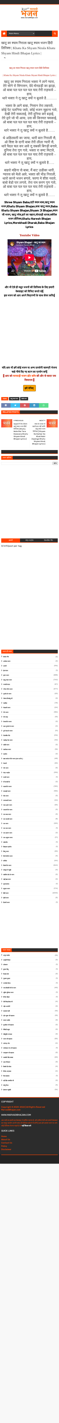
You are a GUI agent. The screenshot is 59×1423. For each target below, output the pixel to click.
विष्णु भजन (6, 851)
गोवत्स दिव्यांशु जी (7, 698)
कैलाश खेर (6, 974)
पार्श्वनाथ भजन (7, 749)
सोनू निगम (6, 1085)
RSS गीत (6, 657)
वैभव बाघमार (6, 1076)
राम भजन (5, 823)
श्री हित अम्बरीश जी (8, 1080)
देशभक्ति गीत (6, 735)
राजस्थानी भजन (7, 800)
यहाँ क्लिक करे (26, 1126)
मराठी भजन (6, 777)
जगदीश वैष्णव (6, 983)
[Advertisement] (30, 23)
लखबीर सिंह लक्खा (8, 1057)
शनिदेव (5, 861)
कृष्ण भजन (6, 675)
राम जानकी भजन (7, 819)
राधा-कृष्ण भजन (7, 805)
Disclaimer (6, 1149)
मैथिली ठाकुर (6, 1029)
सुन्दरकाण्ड (6, 884)
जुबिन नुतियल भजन (8, 992)
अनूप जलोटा (6, 955)
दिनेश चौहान (6, 997)
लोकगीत (5, 842)
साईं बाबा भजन (7, 879)
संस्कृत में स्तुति (7, 870)
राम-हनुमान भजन (7, 837)
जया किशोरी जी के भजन (9, 988)
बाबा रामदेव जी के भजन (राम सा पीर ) (13, 759)
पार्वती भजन (6, 745)
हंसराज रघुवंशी (7, 1090)
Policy (4, 1146)
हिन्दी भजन (24, 399)
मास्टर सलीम (6, 1020)
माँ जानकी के (6, 782)
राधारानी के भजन (7, 810)
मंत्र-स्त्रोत (6, 773)
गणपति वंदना (6, 684)
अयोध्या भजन (6, 661)
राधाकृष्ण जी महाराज (8, 1053)
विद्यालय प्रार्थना (7, 847)
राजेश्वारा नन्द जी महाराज (10, 1048)
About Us (5, 1139)
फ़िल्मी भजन (6, 902)
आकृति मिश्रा (6, 960)
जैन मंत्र (5, 717)
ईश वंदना (5, 671)
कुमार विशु (6, 969)
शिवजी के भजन (7, 865)
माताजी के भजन (7, 786)
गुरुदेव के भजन (7, 694)
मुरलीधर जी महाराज (8, 1025)
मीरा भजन (6, 796)
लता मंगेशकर (6, 1062)
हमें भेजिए (29, 388)
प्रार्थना (5, 754)
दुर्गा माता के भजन (7, 731)
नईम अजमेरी (6, 1006)
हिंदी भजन (6, 893)
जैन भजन (5, 712)
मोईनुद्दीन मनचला (7, 1034)
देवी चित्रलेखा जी (7, 1002)
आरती (4, 666)
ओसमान (5, 965)
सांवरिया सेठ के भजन (8, 875)
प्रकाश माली (6, 1011)
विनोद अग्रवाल (7, 1071)
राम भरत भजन (7, 828)
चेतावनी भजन (6, 708)
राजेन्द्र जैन (6, 1043)
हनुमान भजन (6, 889)
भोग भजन (5, 768)
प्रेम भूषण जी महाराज (8, 1016)
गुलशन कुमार (6, 978)
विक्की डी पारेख (7, 1066)
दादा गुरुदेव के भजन (8, 726)
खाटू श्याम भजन (14, 399)
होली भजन (6, 898)
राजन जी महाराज (7, 1039)
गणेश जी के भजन (7, 689)
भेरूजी (5, 763)
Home (4, 1136)
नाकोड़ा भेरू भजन (7, 740)
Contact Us (6, 1143)
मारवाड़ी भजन (6, 791)
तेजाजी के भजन (7, 722)
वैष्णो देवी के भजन (7, 856)
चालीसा (5, 703)
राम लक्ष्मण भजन (7, 833)
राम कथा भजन (7, 814)
